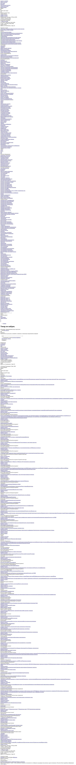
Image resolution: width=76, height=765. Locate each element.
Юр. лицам (2, 3)
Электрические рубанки (5, 147)
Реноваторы (2, 125)
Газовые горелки (3, 442)
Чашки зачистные (30, 576)
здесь (4, 763)
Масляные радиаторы (4, 303)
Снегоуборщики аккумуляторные (7, 248)
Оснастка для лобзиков (5, 183)
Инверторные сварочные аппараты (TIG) (8, 273)
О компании (2, 343)
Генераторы (2, 282)
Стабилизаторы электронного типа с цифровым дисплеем (32, 692)
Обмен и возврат (3, 2)
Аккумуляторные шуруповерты (6, 522)
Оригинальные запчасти (5, 5)
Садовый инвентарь (4, 111)
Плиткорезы (22, 437)
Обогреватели (3, 302)
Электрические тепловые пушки (7, 310)
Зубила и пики (3, 92)
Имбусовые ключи (30, 468)
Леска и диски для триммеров (6, 198)
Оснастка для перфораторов (6, 185)
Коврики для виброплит (5, 64)
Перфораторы (3, 128)
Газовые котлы (3, 54)
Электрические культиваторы (6, 236)
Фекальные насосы (4, 164)
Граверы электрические (5, 119)
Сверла (1, 100)
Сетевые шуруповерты (18, 522)
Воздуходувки (3, 220)
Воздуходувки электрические (6, 222)
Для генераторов (3, 173)
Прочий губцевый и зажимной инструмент (49, 468)
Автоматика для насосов (5, 155)
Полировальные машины (5, 50)
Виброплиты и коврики (5, 62)
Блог (1, 345)
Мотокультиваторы (4, 235)
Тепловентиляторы (4, 305)
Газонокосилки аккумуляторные (7, 201)
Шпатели (27, 437)
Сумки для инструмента (5, 52)
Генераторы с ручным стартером (16, 679)
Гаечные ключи (37, 468)
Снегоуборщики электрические (6, 250)
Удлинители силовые (4, 294)
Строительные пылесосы (5, 136)
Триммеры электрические (5, 209)
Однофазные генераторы (5, 284)
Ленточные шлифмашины (5, 124)
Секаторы (35, 453)
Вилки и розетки (3, 85)
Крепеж (2, 193)
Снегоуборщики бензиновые (6, 249)
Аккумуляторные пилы (5, 217)
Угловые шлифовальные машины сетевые (8, 517)
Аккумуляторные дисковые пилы (17, 528)
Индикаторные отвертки (5, 78)
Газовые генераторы (50, 679)
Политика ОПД (3, 352)
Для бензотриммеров (4, 258)
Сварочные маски (4, 276)
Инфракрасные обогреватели (6, 304)
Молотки (63, 468)
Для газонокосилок (4, 260)
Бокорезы (16, 468)
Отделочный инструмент (5, 108)
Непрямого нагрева (4, 728)
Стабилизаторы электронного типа (25, 697)
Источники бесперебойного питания (7, 287)
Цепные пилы (3, 215)
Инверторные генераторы (41, 679)
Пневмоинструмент (4, 289)
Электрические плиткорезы (6, 146)
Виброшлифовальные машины (6, 116)
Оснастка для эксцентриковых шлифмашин (9, 192)
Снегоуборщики (3, 247)
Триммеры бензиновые (5, 208)
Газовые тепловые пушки (5, 308)
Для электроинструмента (5, 179)
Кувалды (59, 468)
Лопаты (23, 453)
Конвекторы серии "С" (5, 298)
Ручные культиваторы (29, 453)
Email (3, 335)
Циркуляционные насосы (5, 166)
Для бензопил (3, 253)
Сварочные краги (4, 267)
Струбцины (31, 474)
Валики (2, 437)
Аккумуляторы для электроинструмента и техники (10, 87)
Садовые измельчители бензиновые (7, 228)
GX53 (1, 149)
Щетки (17, 565)
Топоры (5, 474)
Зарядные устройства (4, 91)
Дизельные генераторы (5, 679)
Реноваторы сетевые (4, 500)
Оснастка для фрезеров (5, 189)
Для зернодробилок (4, 264)
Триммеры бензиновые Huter (32, 603)
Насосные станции (4, 161)
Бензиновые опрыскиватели (6, 240)
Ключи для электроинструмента (6, 93)
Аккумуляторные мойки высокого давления (9, 213)
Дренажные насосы (4, 158)
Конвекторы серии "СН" (5, 299)
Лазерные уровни (4, 80)
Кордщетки (17, 442)
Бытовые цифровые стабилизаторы (7, 690)
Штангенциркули (14, 426)
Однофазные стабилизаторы (6, 292)
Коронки (5, 565)
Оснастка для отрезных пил (6, 184)
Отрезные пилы (3, 127)
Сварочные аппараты (4, 269)
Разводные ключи (25, 469)
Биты (1, 88)
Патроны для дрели (4, 96)
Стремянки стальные (4, 71)
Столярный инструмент (5, 113)
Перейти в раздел (4, 380)
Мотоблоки (2, 234)
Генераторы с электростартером (29, 679)
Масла (1, 252)
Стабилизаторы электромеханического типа (11, 692)
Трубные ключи (32, 469)
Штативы (2, 81)
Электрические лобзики (16, 494)
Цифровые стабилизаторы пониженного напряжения (45, 690)
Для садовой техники (4, 175)
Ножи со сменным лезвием (10, 447)
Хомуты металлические (5, 197)
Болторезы (2, 447)
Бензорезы (2, 59)
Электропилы (3, 218)
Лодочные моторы (4, 230)
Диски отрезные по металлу (6, 576)
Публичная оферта (4, 353)
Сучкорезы (2, 453)
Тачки (8, 456)
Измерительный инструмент (6, 106)
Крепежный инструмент (5, 107)
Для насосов (2, 174)
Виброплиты (3, 63)
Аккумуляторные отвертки (5, 115)
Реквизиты (2, 344)
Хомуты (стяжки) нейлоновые (6, 171)
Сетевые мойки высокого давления (7, 214)
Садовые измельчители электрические (8, 227)
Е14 (1, 152)
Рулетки (2, 426)
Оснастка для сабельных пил (6, 186)
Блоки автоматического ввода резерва (8, 283)
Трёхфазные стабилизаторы (6, 293)
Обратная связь (3, 354)
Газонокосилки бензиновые (6, 202)
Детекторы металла (4, 76)
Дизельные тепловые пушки (6, 309)
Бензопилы (2, 216)
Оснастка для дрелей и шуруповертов (8, 181)
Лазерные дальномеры (5, 79)
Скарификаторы (3, 205)
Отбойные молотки (4, 126)
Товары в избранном (12, 761)
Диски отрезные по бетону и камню (19, 576)
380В (4, 733)
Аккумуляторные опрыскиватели (7, 239)
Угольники (6, 426)
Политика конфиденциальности (6, 355)
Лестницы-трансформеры (5, 69)
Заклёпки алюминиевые (5, 194)
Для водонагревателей (5, 172)
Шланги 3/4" (20, 461)
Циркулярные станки (4, 143)
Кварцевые (11, 717)
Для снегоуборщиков (4, 262)
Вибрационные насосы (5, 156)
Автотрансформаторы (4, 281)
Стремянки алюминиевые (5, 70)
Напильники (15, 469)
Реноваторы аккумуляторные (15, 500)
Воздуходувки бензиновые (5, 221)
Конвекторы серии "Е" (5, 297)
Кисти (5, 437)
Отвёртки (20, 469)
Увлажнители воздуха (4, 311)
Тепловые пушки (3, 307)
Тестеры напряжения (4, 83)
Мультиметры (3, 82)
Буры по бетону (3, 89)
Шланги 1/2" (15, 461)
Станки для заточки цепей (5, 132)
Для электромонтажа (4, 168)
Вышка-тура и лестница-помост (6, 66)
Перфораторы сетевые (5, 505)
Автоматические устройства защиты (7, 280)
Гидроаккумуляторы (4, 157)
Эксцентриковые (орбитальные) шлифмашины (9, 145)
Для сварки (2, 176)
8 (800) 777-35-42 (3, 14)
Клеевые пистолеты (11, 442)
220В (1, 733)
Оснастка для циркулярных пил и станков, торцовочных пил (12, 190)
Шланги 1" (10, 461)
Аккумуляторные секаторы (5, 219)
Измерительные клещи (5, 77)
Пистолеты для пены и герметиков (13, 437)
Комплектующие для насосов (6, 159)
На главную (6, 330)
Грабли (20, 453)
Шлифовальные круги (38, 576)
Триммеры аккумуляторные (6, 207)
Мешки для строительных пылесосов (8, 86)
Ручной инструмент (4, 104)
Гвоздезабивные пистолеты (6, 118)
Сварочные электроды (5, 177)
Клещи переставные (4, 468)
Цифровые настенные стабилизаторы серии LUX (25, 690)
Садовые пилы (16, 453)
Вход (1, 316)
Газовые (15, 717)
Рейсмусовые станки (4, 130)
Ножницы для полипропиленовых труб (24, 447)
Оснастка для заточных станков (6, 182)
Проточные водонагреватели (6, 56)
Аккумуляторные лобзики (5, 494)
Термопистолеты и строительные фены (8, 137)
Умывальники (3, 243)
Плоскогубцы (11, 468)
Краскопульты (3, 122)
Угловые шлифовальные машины (7, 139)
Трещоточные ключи (22, 468)
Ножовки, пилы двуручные (19, 474)
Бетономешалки (3, 61)
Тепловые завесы (3, 306)
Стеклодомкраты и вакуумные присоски (8, 51)
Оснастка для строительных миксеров (8, 187)
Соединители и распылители (29, 461)
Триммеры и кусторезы (5, 206)
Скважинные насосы (4, 163)
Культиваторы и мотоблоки (6, 232)
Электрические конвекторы (6, 300)
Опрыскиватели (3, 238)
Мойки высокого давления (5, 48)
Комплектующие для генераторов (7, 288)
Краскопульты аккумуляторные (6, 489)
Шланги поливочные (4, 458)
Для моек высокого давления (6, 257)
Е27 (1, 153)
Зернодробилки (3, 229)
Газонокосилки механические (6, 203)
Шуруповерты (3, 141)
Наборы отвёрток (9, 469)
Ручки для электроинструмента (6, 99)
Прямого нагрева (11, 728)
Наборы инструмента (4, 49)
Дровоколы (2, 224)
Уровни (9, 426)
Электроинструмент (4, 114)
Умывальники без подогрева (6, 245)
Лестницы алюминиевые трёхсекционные (9, 68)
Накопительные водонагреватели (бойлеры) (9, 55)
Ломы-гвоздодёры (10, 474)
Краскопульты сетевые (17, 489)
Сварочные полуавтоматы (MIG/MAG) (8, 272)
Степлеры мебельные (10, 431)
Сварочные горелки (4, 275)
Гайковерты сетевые (16, 484)
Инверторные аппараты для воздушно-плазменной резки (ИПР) (13, 274)
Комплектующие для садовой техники (8, 251)
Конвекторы (2, 296)
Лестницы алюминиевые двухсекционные (9, 67)
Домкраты (2, 47)
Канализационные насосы (5, 160)
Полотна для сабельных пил (6, 98)
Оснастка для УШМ (4, 188)
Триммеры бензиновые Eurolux (19, 603)
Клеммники (2, 169)
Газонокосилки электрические (6, 204)
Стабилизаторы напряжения (6, 291)
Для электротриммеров (5, 259)
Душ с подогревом (4, 246)
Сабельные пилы (3, 131)
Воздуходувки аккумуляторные (6, 223)
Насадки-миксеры (4, 95)
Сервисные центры (4, 6)
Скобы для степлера (4, 196)
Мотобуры (2, 231)
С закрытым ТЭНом (4, 717)
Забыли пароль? (3, 318)
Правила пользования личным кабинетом (8, 357)
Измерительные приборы (5, 74)
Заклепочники (3, 431)
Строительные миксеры (5, 134)
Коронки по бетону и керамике (6, 94)
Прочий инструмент (4, 109)
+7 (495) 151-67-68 (4, 21)
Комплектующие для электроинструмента (9, 84)
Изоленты (2, 170)
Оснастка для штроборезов (5, 191)
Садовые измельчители (5, 225)
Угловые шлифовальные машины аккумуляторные (27, 517)
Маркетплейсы (3, 7)
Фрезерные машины (4, 140)
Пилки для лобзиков (4, 97)
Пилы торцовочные (4, 129)
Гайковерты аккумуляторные (6, 484)
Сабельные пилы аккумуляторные (18, 510)
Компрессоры (3, 290)
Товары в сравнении (20, 761)
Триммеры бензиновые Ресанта (6, 603)
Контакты (2, 4)
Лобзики (2, 123)
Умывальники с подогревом (6, 244)
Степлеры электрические (5, 133)
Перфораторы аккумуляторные (16, 505)
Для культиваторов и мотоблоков (7, 261)
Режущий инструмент (4, 110)
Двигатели (2, 242)
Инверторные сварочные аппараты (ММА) (9, 270)
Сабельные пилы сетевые (5, 510)
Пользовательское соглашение (6, 356)
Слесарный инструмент (5, 112)
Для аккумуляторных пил (5, 254)
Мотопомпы (2, 237)
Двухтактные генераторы (60, 679)
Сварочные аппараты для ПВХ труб (7, 268)
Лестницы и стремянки (5, 65)
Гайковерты (2, 46)
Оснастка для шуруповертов (28, 522)
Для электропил (3, 255)
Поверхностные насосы (5, 162)
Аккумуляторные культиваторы (6, 233)
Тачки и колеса (40, 453)
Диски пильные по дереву (48, 576)
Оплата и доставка (4, 0)
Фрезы (1, 101)
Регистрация (3, 317)
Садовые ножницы (9, 453)
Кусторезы (2, 210)
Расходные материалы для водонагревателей (9, 57)
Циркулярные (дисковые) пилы (6, 142)
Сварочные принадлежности (6, 178)
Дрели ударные (3, 121)
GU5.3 (1, 151)
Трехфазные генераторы (5, 285)
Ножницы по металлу (36, 447)
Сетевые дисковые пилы (5, 528)
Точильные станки (4, 138)
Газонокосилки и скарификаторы (7, 200)
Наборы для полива (4, 461)
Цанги (1, 102)
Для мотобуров (3, 263)
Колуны (2, 474)
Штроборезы (3, 144)
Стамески (27, 474)
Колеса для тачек (3, 456)
